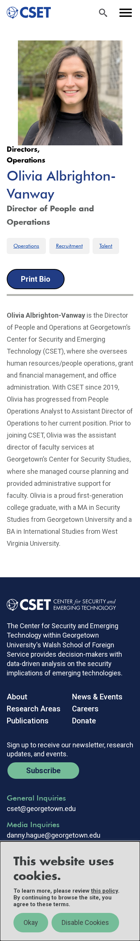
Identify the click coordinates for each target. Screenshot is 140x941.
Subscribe (43, 770)
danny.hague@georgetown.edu (53, 835)
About (17, 696)
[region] (70, 891)
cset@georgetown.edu (41, 809)
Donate (84, 720)
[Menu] (125, 13)
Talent (105, 246)
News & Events (97, 696)
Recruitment (69, 246)
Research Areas (33, 708)
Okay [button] (31, 922)
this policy (104, 890)
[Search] (103, 13)
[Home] (25, 13)
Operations (26, 246)
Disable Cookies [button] (85, 922)
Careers (85, 708)
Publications (28, 720)
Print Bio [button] (35, 279)
